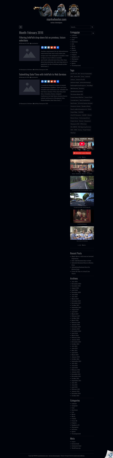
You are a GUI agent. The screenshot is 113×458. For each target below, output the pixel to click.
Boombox (81, 88)
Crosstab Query (75, 100)
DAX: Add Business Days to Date (81, 260)
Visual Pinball (87, 130)
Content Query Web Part (77, 97)
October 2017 (75, 305)
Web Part (73, 133)
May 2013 (74, 350)
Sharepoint (24, 69)
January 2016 (76, 324)
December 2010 (76, 393)
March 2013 (75, 355)
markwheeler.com (56, 19)
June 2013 (75, 348)
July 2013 (74, 346)
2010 (72, 76)
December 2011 (76, 374)
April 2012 (75, 367)
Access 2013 (77, 76)
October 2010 (75, 395)
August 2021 (75, 288)
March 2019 (75, 299)
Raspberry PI (75, 57)
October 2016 (75, 318)
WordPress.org (76, 448)
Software (29, 69)
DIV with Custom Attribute (85, 103)
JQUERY (84, 115)
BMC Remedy (74, 88)
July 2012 (74, 363)
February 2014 (76, 337)
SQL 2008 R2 (74, 127)
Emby (89, 109)
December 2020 (76, 292)
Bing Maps (90, 85)
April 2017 (75, 312)
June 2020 (75, 294)
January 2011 (75, 391)
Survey (80, 130)
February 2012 (76, 370)
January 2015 (76, 329)
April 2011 (75, 387)
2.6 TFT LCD (74, 73)
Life (73, 44)
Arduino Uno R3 (80, 79)
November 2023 (76, 284)
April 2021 (75, 290)
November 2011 (76, 376)
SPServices (83, 124)
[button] (84, 157)
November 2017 (76, 303)
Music (73, 46)
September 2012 (76, 361)
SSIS (72, 130)
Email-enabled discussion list (79, 109)
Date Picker (74, 103)
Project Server (74, 121)
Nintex (90, 115)
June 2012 (75, 365)
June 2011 (74, 385)
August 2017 (75, 309)
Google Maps (74, 112)
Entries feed (75, 444)
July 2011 (74, 383)
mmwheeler (34, 43)
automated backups (85, 82)
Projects (74, 54)
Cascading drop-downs (77, 91)
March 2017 (75, 314)
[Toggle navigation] (20, 27)
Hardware (75, 42)
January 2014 (76, 339)
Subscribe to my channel (82, 153)
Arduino (74, 35)
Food (73, 39)
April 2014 (75, 333)
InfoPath (36, 69)
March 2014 (75, 335)
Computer (75, 37)
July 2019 (74, 296)
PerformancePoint (84, 118)
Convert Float (88, 97)
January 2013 (76, 357)
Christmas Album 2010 (77, 94)
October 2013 (75, 344)
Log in (73, 441)
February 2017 (76, 316)
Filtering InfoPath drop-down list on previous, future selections (42, 39)
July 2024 (75, 281)
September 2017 (76, 307)
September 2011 (76, 380)
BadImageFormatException (78, 85)
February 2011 (76, 389)
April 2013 (75, 352)
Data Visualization (85, 100)
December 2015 (76, 327)
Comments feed (76, 446)
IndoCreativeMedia (79, 455)
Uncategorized (76, 65)
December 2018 (76, 301)
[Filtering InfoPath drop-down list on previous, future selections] (29, 53)
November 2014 (76, 331)
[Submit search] (92, 27)
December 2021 (76, 286)
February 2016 (76, 322)
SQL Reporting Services (84, 127)
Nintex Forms (74, 118)
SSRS (75, 130)
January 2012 (76, 372)
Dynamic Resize (86, 106)
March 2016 (75, 320)
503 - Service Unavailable (85, 73)
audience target (75, 82)
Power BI (74, 52)
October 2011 (75, 378)
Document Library (75, 106)
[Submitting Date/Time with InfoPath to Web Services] (29, 87)
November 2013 (76, 342)
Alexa (82, 76)
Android (87, 76)
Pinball (74, 50)
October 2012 (75, 359)
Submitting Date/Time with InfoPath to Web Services (42, 74)
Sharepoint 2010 (43, 69)
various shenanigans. (54, 455)
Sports (73, 63)
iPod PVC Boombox (76, 115)
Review (81, 121)
